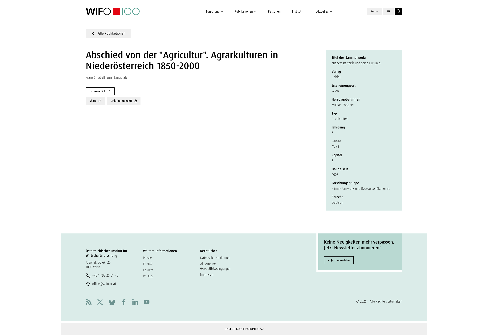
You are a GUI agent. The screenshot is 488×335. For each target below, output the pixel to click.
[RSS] (89, 302)
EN (388, 11)
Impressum (207, 274)
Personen (274, 11)
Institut (296, 11)
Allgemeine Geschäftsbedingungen (215, 266)
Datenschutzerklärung (215, 258)
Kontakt (148, 264)
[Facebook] (124, 302)
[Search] (398, 11)
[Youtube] (146, 302)
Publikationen (244, 11)
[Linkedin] (135, 302)
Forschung (213, 11)
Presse (374, 11)
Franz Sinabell (95, 77)
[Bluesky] (112, 302)
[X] (100, 302)
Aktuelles (322, 11)
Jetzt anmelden (340, 260)
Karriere (148, 270)
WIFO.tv (148, 276)
